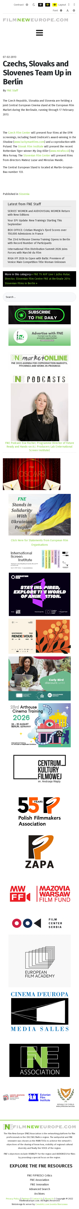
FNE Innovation (39, 1184)
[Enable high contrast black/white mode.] (40, 5)
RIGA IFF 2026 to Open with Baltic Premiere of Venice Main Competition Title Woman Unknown (37, 260)
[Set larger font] (74, 10)
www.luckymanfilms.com (29, 142)
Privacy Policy (13, 1198)
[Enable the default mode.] (27, 5)
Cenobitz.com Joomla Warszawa (51, 1204)
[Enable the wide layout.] (74, 5)
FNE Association (39, 1180)
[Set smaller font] (61, 10)
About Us (49, 1198)
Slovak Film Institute (30, 146)
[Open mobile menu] (39, 33)
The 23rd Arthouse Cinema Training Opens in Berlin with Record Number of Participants (39, 241)
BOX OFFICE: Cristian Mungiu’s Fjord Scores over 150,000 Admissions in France (37, 231)
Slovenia (24, 194)
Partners (26, 1198)
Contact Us (37, 1198)
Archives (39, 1193)
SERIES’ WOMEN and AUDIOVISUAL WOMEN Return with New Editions (39, 212)
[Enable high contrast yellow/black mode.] (54, 5)
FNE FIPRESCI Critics (39, 1175)
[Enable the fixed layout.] (69, 5)
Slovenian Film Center (36, 155)
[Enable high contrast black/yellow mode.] (47, 5)
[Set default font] (67, 10)
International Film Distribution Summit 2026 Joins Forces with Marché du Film (37, 250)
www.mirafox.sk (59, 151)
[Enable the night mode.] (33, 5)
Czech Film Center (19, 132)
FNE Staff (12, 90)
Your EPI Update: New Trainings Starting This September (35, 222)
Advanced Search (39, 1189)
